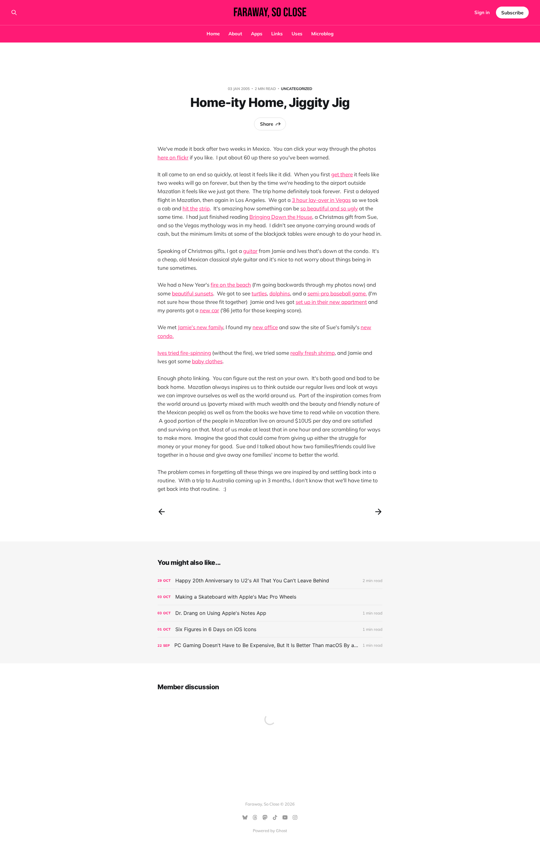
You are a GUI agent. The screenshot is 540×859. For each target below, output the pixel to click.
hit (185, 208)
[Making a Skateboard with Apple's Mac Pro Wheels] (270, 597)
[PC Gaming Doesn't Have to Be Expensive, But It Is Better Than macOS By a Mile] (270, 645)
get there (342, 174)
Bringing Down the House (280, 216)
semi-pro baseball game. (337, 293)
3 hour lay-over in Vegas (321, 200)
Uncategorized (296, 88)
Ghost (281, 830)
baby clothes (207, 361)
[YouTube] (285, 817)
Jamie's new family (200, 327)
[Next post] (378, 511)
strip (204, 208)
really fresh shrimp (312, 352)
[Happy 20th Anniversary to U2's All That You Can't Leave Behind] (270, 581)
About (235, 34)
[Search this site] (14, 12)
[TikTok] (275, 817)
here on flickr (173, 157)
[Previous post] (162, 511)
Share (266, 124)
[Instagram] (295, 817)
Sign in (482, 12)
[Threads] (255, 817)
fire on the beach (231, 284)
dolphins (279, 293)
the (194, 208)
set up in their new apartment (331, 302)
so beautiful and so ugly (329, 208)
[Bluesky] (245, 817)
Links (277, 34)
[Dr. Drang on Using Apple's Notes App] (270, 613)
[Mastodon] (265, 817)
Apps (256, 34)
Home (213, 34)
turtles (259, 293)
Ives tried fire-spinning (184, 352)
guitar (250, 251)
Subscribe (512, 13)
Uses (297, 34)
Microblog (322, 34)
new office (265, 327)
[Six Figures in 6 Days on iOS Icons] (270, 629)
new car (209, 310)
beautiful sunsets (192, 293)
